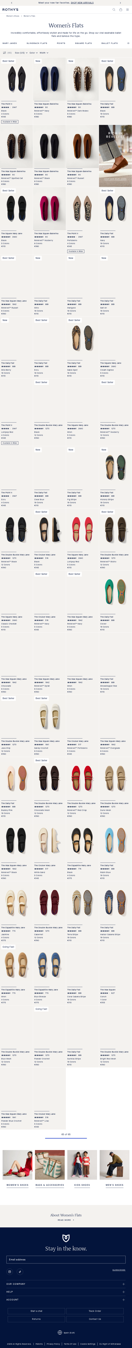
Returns (36, 1319)
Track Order (95, 1311)
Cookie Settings (87, 1344)
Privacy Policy (53, 1344)
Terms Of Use (70, 1344)
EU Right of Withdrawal (110, 1344)
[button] (114, 9)
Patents (39, 1344)
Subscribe (119, 1270)
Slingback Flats (37, 43)
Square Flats (83, 43)
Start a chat (36, 1311)
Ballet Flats (110, 43)
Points (61, 43)
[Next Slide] (120, 3)
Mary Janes (10, 43)
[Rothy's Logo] (10, 9)
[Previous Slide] (12, 3)
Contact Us (95, 1319)
